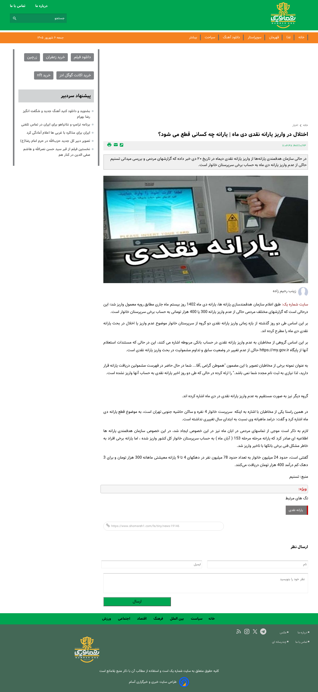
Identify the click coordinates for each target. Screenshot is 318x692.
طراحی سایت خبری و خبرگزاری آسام (153, 682)
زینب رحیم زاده (284, 291)
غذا (288, 37)
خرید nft (43, 75)
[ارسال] (115, 145)
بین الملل (177, 618)
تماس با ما (18, 5)
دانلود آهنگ (231, 37)
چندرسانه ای (279, 642)
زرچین (32, 57)
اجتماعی (124, 618)
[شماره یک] (87, 662)
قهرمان (274, 37)
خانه (301, 37)
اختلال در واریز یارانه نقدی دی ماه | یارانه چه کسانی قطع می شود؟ (233, 134)
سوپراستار (254, 37)
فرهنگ (159, 618)
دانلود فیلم (82, 57)
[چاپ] (108, 145)
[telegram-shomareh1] (263, 631)
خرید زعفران (55, 57)
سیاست (196, 618)
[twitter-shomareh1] (255, 631)
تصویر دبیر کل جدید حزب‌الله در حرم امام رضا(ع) (55, 140)
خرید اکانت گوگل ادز (75, 75)
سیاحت (210, 37)
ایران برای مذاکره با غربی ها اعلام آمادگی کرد (58, 132)
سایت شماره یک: (295, 305)
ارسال (137, 602)
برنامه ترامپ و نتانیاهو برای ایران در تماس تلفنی (55, 124)
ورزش (107, 618)
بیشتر (193, 37)
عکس (283, 632)
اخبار (295, 125)
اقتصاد (142, 618)
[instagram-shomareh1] (247, 631)
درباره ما (41, 5)
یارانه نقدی (296, 510)
